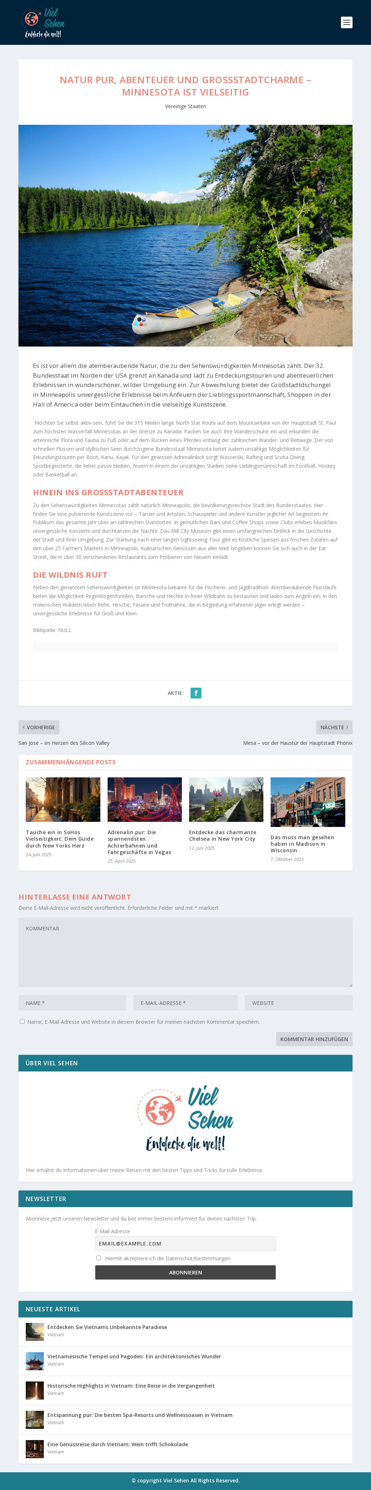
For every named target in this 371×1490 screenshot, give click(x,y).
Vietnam (55, 1335)
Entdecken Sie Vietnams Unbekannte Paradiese (107, 1327)
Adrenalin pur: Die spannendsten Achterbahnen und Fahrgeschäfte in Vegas (139, 842)
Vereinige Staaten (185, 106)
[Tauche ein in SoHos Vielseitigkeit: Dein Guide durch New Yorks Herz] (63, 799)
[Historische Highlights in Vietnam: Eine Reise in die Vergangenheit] (35, 1390)
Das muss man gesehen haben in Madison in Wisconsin (302, 844)
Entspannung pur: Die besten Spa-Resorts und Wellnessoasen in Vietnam (140, 1415)
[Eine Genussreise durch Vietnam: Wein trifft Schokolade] (35, 1449)
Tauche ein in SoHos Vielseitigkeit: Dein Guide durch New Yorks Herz (59, 839)
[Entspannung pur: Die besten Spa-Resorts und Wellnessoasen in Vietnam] (35, 1420)
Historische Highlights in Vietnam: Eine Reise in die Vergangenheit (131, 1385)
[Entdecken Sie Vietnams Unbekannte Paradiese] (35, 1332)
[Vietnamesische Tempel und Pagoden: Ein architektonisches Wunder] (35, 1361)
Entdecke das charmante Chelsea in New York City (223, 835)
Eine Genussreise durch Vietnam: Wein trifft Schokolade (117, 1444)
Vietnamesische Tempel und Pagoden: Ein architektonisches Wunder (134, 1356)
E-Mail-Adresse (112, 1231)
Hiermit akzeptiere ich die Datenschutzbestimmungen (167, 1258)
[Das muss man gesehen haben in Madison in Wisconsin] (308, 802)
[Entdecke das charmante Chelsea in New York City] (226, 799)
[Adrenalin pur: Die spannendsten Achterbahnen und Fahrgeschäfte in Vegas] (145, 799)
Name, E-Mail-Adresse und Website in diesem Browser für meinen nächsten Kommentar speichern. (143, 1021)
